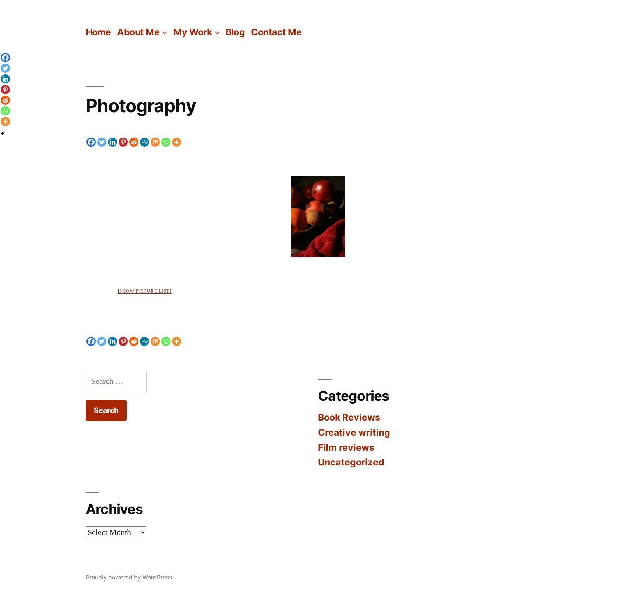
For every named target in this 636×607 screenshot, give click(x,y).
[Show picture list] (145, 291)
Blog (235, 32)
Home (98, 32)
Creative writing (354, 432)
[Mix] (155, 142)
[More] (176, 142)
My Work (192, 32)
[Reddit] (133, 142)
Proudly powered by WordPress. (129, 577)
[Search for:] (116, 381)
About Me (138, 32)
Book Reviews (349, 417)
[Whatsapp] (165, 142)
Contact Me (276, 32)
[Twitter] (101, 142)
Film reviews (346, 447)
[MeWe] (144, 142)
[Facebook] (91, 142)
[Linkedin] (112, 142)
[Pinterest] (123, 142)
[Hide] (3, 133)
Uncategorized (351, 462)
